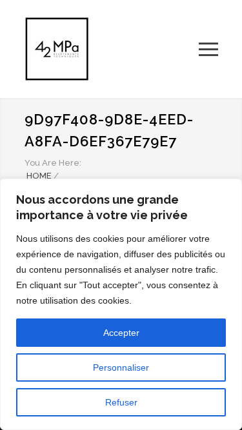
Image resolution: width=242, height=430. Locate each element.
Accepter (121, 332)
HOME (39, 176)
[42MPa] (112, 49)
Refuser (121, 402)
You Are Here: (53, 163)
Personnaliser (121, 367)
